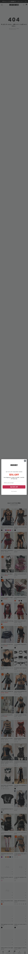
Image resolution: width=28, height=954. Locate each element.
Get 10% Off (14, 487)
